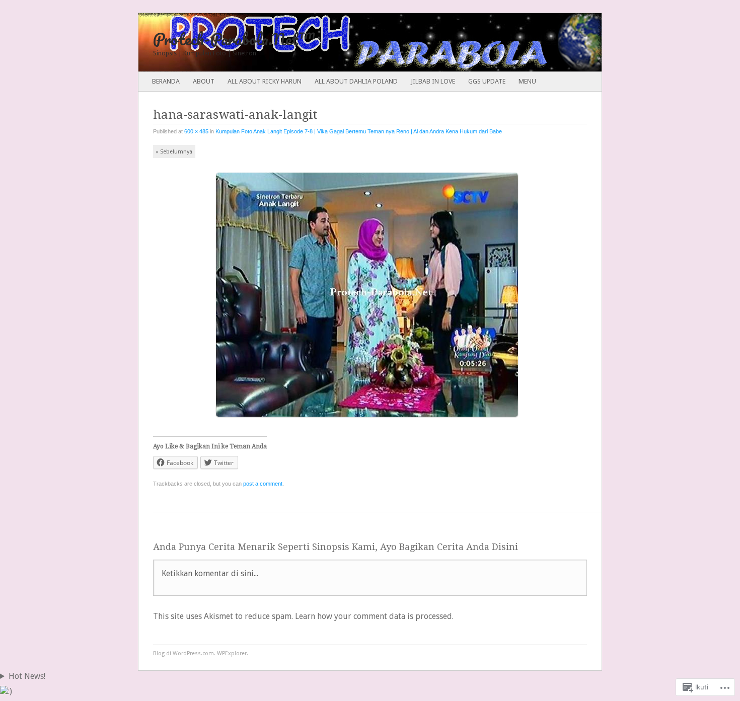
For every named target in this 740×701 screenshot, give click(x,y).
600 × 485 (196, 131)
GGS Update (486, 81)
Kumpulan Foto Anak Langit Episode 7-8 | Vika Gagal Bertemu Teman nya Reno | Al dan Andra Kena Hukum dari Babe (358, 131)
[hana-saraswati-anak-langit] (370, 421)
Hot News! (27, 676)
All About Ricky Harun (265, 81)
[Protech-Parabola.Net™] (323, 42)
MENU (527, 81)
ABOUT (203, 81)
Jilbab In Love (433, 81)
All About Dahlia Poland (356, 81)
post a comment (262, 484)
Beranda (166, 81)
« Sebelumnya (174, 151)
